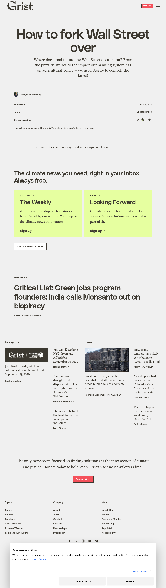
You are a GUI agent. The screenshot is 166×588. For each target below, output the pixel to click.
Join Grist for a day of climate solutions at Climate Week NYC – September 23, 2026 (26, 370)
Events (105, 514)
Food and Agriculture (16, 532)
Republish (107, 528)
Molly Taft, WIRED (143, 366)
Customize (81, 581)
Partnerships (60, 528)
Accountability (13, 523)
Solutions (10, 519)
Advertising (108, 523)
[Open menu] (158, 5)
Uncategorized (144, 111)
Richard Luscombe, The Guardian (103, 394)
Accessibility (109, 532)
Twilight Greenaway (30, 94)
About (56, 510)
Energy (8, 510)
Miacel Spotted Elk (63, 401)
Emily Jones (140, 424)
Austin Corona (141, 397)
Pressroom (59, 532)
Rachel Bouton (13, 380)
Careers (57, 523)
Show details (139, 571)
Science (36, 315)
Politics (9, 514)
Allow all (130, 581)
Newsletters (108, 510)
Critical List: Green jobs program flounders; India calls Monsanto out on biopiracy (77, 296)
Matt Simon (59, 428)
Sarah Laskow (21, 315)
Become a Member (112, 519)
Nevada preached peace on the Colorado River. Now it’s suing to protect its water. (145, 384)
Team (56, 514)
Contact (57, 519)
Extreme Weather (14, 528)
